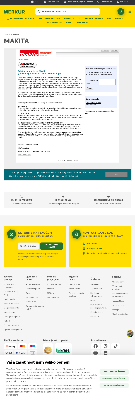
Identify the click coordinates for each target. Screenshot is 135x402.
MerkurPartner (53, 297)
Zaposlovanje (96, 289)
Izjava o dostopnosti (13, 330)
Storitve (50, 289)
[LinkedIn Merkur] (105, 353)
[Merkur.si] (14, 12)
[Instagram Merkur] (105, 346)
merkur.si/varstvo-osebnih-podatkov (63, 386)
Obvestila (82, 23)
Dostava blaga (118, 305)
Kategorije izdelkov (22, 19)
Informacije (54, 23)
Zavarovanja (31, 302)
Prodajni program (54, 284)
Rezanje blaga (118, 301)
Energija (69, 19)
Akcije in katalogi (49, 19)
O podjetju (95, 284)
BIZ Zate (50, 293)
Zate (69, 23)
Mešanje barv (118, 282)
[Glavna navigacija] (130, 11)
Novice (93, 300)
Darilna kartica (32, 297)
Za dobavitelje (96, 312)
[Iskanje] (38, 11)
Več (19, 259)
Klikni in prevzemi (22, 200)
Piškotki (7, 321)
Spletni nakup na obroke (109, 200)
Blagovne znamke (11, 308)
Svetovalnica (115, 19)
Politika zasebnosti (12, 325)
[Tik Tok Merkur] (115, 346)
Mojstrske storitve (91, 19)
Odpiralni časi (75, 284)
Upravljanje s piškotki (13, 317)
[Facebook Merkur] (96, 346)
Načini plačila (9, 299)
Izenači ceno (63, 200)
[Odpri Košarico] (121, 11)
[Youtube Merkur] (95, 353)
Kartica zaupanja (33, 289)
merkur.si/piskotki (31, 386)
